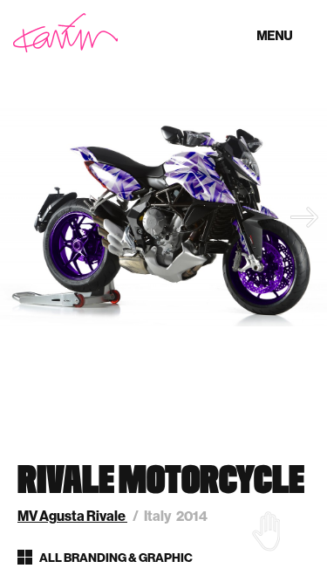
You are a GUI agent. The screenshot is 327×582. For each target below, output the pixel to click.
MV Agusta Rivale (72, 516)
